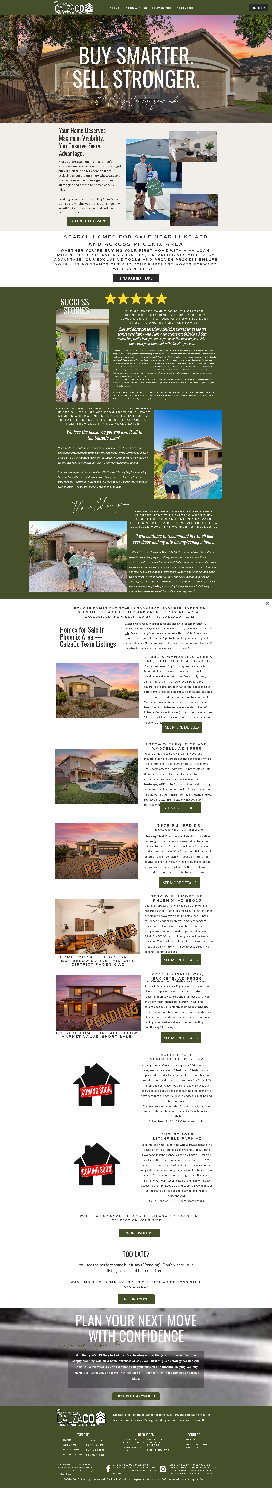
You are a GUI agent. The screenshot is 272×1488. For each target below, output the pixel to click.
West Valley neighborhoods (150, 623)
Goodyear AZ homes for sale (167, 628)
